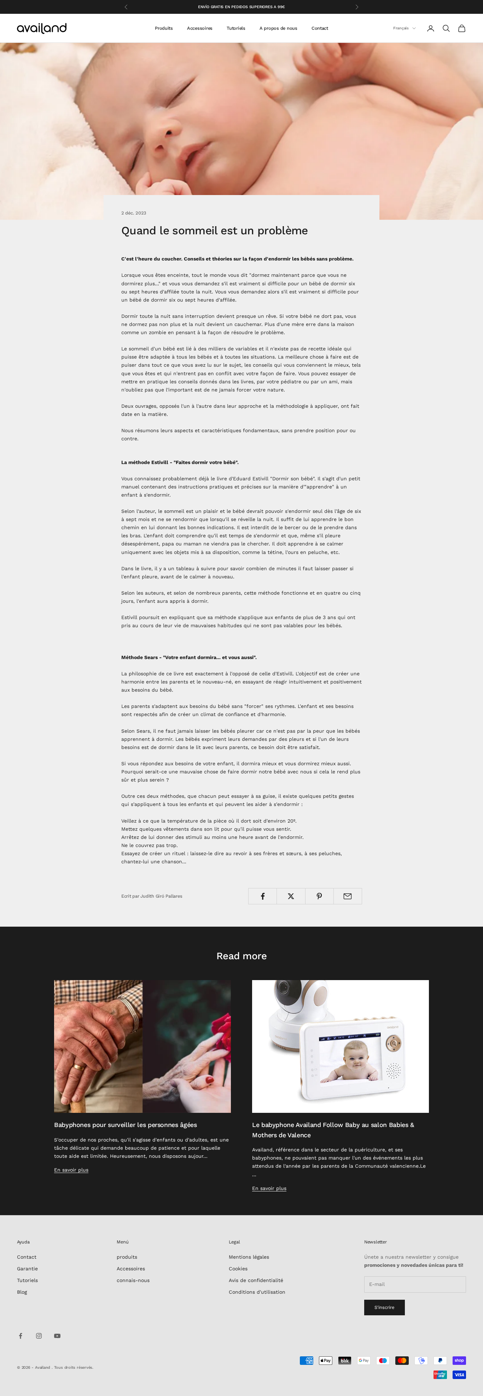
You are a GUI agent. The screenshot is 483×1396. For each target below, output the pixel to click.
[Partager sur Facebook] (263, 896)
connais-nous (133, 1280)
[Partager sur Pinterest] (319, 896)
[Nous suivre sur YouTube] (57, 1335)
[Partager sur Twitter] (291, 896)
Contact (320, 28)
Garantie (27, 1268)
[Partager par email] (348, 896)
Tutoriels (236, 28)
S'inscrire (384, 1307)
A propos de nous (278, 28)
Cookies (238, 1268)
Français (401, 28)
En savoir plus (71, 1170)
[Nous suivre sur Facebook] (20, 1335)
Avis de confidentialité (256, 1280)
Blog (22, 1292)
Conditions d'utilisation (257, 1292)
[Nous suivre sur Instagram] (38, 1335)
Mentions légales (249, 1257)
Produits (164, 28)
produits (127, 1257)
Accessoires (200, 28)
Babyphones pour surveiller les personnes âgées (125, 1124)
